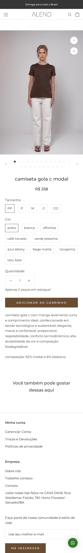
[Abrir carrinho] (77, 14)
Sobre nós (13, 471)
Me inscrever (25, 548)
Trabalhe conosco (19, 478)
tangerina (67, 249)
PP (9, 208)
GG (56, 208)
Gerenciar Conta (18, 432)
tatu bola (14, 260)
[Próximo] (77, 164)
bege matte (42, 249)
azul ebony (16, 249)
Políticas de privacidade (24, 446)
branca (29, 228)
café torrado (16, 239)
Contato (11, 486)
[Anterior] (5, 164)
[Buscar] (70, 14)
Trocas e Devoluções (21, 439)
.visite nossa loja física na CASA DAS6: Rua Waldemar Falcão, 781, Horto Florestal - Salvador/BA (38, 497)
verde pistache (46, 239)
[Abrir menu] (6, 14)
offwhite (49, 228)
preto (11, 228)
